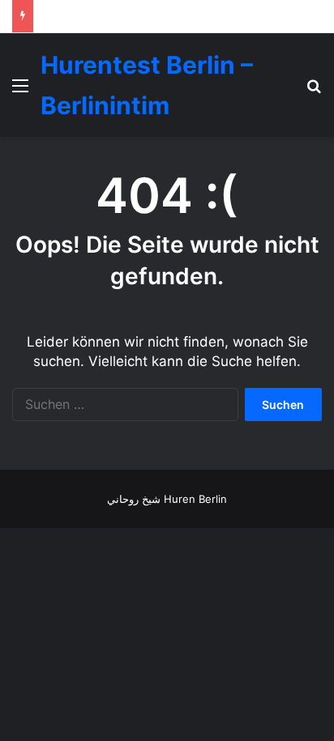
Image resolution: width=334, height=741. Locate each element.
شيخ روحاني (134, 498)
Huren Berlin (195, 498)
